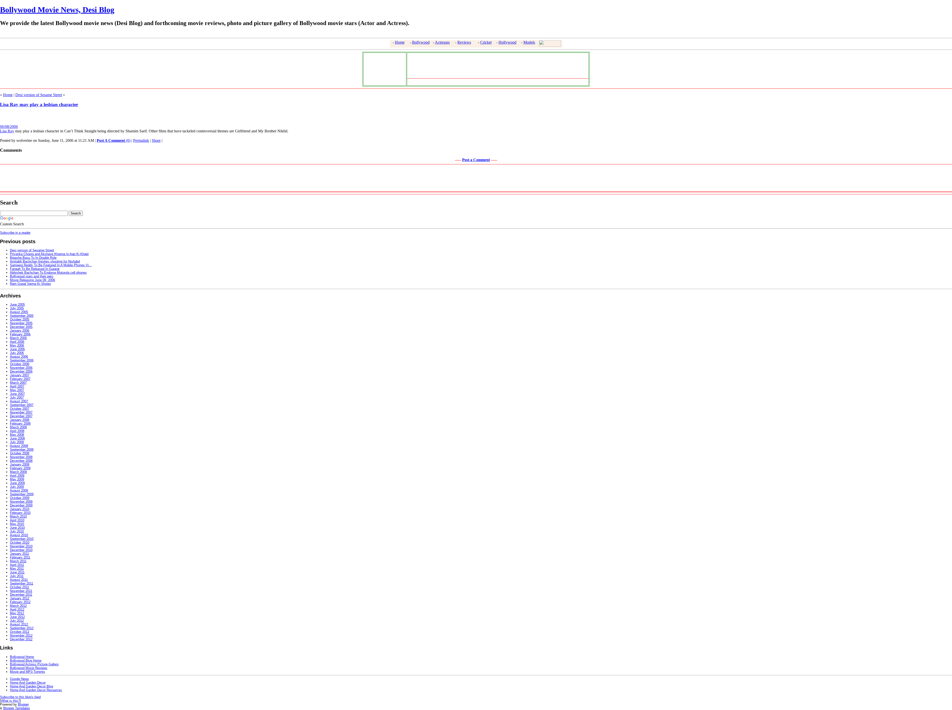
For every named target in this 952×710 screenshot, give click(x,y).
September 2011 (21, 583)
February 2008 (20, 423)
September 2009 (21, 494)
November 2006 (21, 368)
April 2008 (17, 431)
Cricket (486, 42)
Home (400, 42)
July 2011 (17, 576)
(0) (113, 140)
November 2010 (21, 546)
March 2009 (18, 472)
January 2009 (19, 464)
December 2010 (21, 550)
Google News (19, 679)
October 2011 (19, 587)
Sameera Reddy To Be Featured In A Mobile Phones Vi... (51, 265)
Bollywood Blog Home (25, 660)
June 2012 (17, 617)
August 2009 (19, 490)
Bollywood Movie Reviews (28, 668)
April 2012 (17, 609)
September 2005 (21, 316)
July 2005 (17, 308)
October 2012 (19, 632)
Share (156, 140)
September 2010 (21, 539)
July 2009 (17, 487)
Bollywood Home (22, 657)
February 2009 (20, 468)
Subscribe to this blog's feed (20, 697)
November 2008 (21, 457)
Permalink (141, 140)
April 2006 (17, 342)
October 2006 (19, 364)
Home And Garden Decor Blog (31, 686)
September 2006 (21, 360)
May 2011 (17, 568)
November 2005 (21, 323)
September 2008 (21, 449)
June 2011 (17, 572)
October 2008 (19, 453)
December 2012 (21, 639)
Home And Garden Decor (28, 682)
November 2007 (21, 412)
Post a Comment (476, 160)
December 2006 (21, 371)
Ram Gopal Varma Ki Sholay (30, 284)
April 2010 (17, 520)
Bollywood (421, 42)
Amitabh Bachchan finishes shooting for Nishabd (45, 261)
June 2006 (17, 349)
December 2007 (21, 416)
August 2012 (19, 624)
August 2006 (19, 356)
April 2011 (17, 565)
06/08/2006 (9, 126)
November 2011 (21, 591)
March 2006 (18, 338)
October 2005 (19, 319)
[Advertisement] (383, 69)
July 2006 (17, 353)
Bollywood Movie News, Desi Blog (57, 9)
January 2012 (19, 598)
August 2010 (19, 535)
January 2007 (19, 375)
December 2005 (21, 327)
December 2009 (21, 505)
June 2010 (17, 528)
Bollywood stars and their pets (31, 276)
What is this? (10, 701)
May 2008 (17, 435)
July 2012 (17, 620)
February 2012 (20, 602)
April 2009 (17, 475)
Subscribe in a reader (15, 233)
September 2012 (21, 628)
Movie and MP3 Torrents (27, 672)
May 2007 (17, 390)
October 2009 (19, 498)
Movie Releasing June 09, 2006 (32, 280)
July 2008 (17, 442)
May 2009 (17, 479)
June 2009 (17, 483)
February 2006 (20, 334)
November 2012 (21, 635)
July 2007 (17, 397)
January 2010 (19, 509)
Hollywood (507, 42)
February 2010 (20, 513)
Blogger (23, 704)
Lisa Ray (7, 131)
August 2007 (19, 401)
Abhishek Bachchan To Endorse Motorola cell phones (48, 272)
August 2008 (19, 446)
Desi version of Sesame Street (38, 95)
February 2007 (20, 379)
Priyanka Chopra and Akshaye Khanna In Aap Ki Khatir (49, 254)
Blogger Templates (16, 708)
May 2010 (17, 524)
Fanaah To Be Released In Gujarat (35, 269)
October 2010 (19, 542)
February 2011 (20, 557)
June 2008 (17, 438)
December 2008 (21, 461)
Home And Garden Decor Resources (36, 690)
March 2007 (18, 383)
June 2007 (17, 394)
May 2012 (17, 613)
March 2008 (18, 427)
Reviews (464, 42)
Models (529, 42)
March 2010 (18, 516)
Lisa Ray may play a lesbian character (39, 104)
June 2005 (17, 304)
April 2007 (17, 386)
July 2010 (17, 531)
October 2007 (19, 409)
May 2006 (17, 345)
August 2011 (19, 580)
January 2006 (19, 330)
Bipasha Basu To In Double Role (33, 258)
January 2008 (19, 420)
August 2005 (19, 312)
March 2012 (18, 606)
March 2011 (18, 561)
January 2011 (19, 554)
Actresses (442, 42)
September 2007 (21, 405)
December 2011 (21, 594)
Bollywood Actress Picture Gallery (34, 664)
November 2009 (21, 501)
